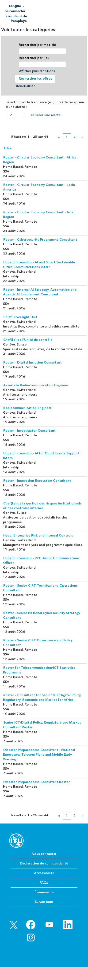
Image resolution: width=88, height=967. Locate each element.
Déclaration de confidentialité (44, 863)
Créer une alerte (47, 115)
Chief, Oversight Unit (20, 317)
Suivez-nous (44, 902)
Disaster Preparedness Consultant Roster (36, 782)
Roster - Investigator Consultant (29, 431)
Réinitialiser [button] (25, 86)
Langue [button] (15, 6)
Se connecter (15, 11)
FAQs (44, 883)
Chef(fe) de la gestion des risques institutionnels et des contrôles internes (42, 505)
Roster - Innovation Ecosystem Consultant (37, 481)
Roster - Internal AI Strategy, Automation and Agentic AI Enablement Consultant (40, 292)
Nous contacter (44, 854)
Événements (44, 892)
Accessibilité (44, 873)
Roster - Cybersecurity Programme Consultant (40, 240)
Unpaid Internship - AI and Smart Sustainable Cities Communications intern (39, 264)
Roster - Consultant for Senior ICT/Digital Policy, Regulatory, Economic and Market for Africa (42, 697)
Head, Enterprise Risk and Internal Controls (38, 535)
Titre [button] (7, 148)
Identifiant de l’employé (16, 18)
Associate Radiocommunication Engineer (35, 385)
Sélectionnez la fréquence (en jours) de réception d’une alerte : (45, 104)
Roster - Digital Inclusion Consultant (32, 362)
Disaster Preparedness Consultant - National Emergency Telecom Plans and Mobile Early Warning (39, 754)
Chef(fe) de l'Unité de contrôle (27, 340)
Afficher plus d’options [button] (37, 71)
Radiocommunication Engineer (27, 408)
